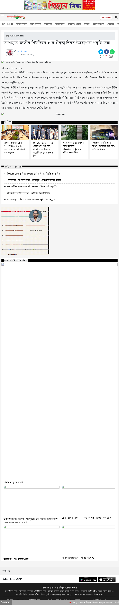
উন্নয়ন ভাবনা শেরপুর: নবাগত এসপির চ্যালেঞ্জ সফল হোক (86, 518)
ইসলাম (86, 24)
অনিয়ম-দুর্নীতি (21, 24)
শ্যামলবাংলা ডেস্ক (21, 51)
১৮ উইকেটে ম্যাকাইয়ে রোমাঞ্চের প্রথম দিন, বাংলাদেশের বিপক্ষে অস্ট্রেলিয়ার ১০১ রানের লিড (43, 150)
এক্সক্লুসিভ (110, 24)
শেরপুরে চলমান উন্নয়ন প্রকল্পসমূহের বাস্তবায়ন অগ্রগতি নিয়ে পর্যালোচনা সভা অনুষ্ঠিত (14, 147)
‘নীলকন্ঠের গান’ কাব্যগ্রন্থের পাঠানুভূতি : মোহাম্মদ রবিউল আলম (34, 180)
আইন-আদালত (35, 24)
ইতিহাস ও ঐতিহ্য (74, 24)
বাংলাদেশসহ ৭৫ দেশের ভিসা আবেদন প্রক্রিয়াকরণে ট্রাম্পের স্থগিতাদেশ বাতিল (73, 147)
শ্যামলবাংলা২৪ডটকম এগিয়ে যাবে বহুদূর (79, 558)
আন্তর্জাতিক (48, 24)
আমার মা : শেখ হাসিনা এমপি (16, 559)
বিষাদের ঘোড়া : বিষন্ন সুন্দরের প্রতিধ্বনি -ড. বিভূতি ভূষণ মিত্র (33, 174)
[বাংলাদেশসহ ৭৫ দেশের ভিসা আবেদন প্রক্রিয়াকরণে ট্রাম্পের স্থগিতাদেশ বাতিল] (74, 132)
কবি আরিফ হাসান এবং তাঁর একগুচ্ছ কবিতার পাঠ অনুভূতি (31, 186)
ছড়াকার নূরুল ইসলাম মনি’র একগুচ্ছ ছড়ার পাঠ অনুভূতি (31, 199)
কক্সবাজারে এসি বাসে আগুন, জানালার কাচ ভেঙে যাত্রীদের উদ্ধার (103, 146)
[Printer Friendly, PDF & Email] (106, 56)
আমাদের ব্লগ (59, 24)
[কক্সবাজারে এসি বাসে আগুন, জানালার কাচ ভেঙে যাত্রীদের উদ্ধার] (104, 132)
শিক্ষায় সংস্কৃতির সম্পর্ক (13, 482)
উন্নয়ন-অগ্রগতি (98, 24)
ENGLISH (7, 24)
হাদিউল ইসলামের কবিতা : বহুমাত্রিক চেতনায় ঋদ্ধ (28, 193)
